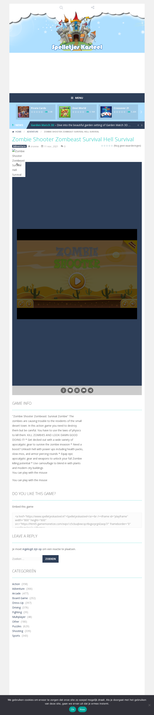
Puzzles (16, 626)
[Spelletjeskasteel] (77, 31)
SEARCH (61, 7)
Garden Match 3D (42, 125)
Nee (82, 709)
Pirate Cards (38, 108)
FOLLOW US (93, 7)
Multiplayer (19, 617)
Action (16, 584)
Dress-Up (18, 603)
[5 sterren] (112, 146)
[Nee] (149, 705)
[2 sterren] (104, 146)
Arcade (16, 593)
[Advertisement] (80, 79)
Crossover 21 (121, 108)
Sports (16, 635)
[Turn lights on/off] (63, 390)
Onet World (79, 108)
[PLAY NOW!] (23, 111)
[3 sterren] (107, 146)
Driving (16, 607)
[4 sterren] (109, 146)
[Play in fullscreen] (77, 390)
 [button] (84, 390)
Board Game (20, 598)
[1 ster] (102, 146)
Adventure (32, 131)
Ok (72, 709)
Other (15, 621)
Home (18, 131)
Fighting (17, 612)
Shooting (17, 631)
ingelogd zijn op (32, 549)
